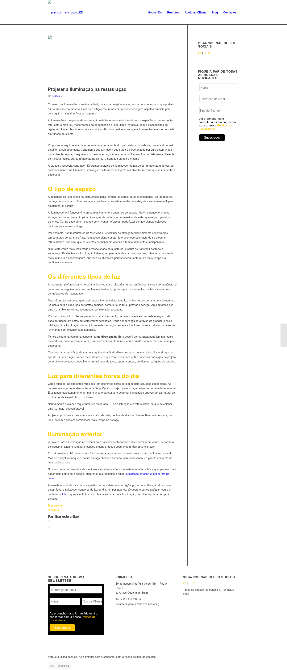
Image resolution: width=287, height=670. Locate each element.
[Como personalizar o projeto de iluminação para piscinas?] (283, 335)
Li (205, 53)
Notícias (56, 95)
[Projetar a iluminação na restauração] (112, 59)
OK (52, 665)
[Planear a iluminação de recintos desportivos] (3, 335)
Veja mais (63, 665)
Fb (199, 53)
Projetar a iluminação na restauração (87, 89)
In (209, 53)
